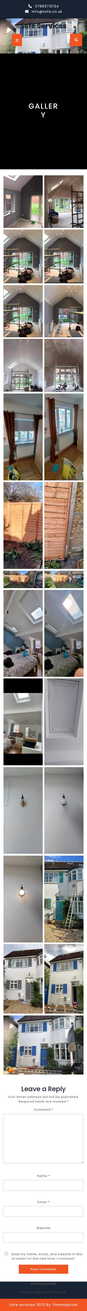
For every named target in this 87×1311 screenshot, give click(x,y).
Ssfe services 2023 (27, 1304)
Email (43, 1202)
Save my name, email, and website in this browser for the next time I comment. (46, 1256)
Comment (43, 1109)
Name (43, 1176)
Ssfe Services (43, 26)
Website (43, 1228)
